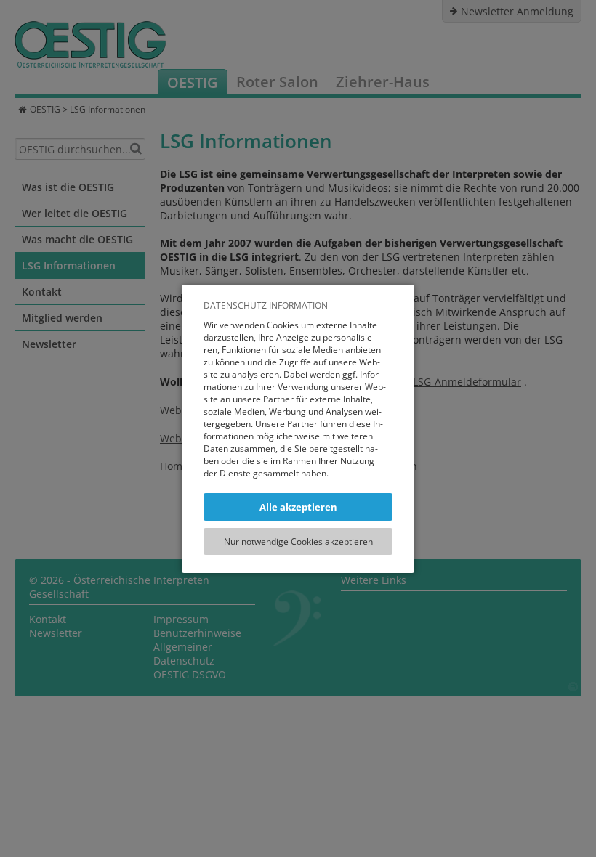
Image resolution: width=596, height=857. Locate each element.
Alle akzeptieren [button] (298, 506)
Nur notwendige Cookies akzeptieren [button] (298, 541)
